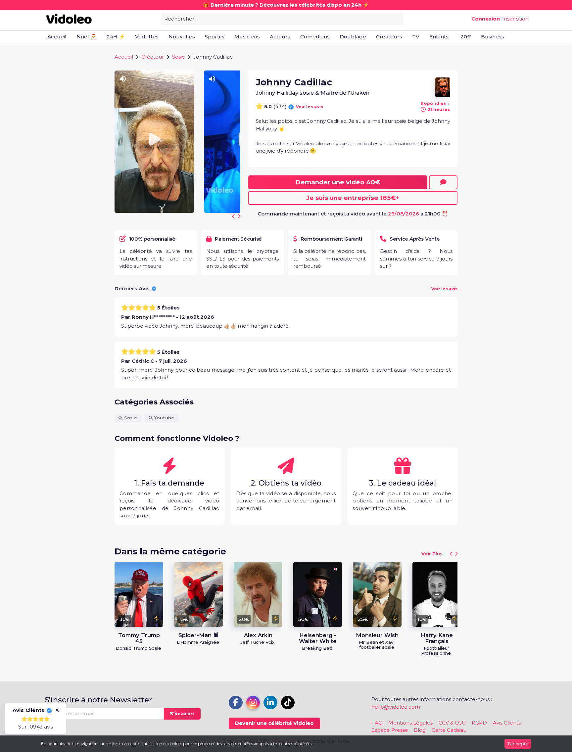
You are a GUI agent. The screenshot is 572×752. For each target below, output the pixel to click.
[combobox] (282, 18)
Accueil (124, 57)
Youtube (164, 417)
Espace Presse (389, 730)
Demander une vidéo (337, 182)
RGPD (479, 723)
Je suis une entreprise (353, 198)
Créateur (152, 57)
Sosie (178, 57)
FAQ (377, 723)
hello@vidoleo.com (395, 707)
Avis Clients (507, 723)
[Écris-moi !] (443, 182)
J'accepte (518, 743)
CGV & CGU (452, 723)
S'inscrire (182, 713)
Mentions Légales (410, 723)
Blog (420, 730)
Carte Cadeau (449, 730)
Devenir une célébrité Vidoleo (274, 723)
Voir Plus (432, 553)
